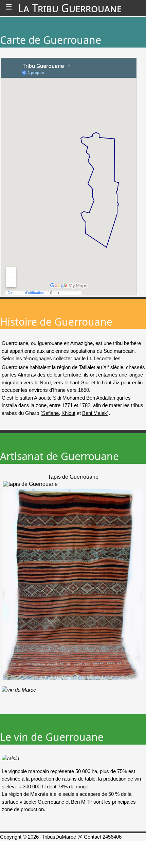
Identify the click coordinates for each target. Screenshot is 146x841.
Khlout (68, 413)
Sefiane (50, 413)
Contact (93, 837)
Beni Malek (94, 413)
